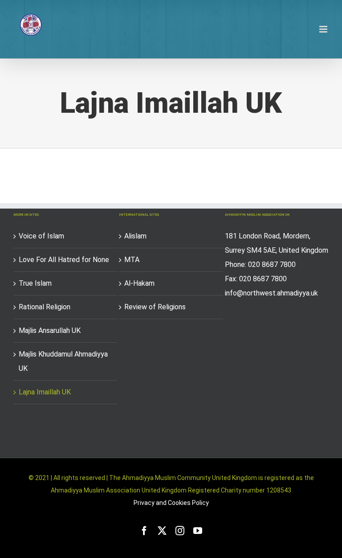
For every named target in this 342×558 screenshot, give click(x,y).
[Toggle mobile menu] (324, 29)
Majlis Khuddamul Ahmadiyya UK (63, 361)
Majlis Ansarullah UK (50, 330)
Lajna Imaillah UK (45, 392)
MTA (131, 259)
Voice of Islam (41, 236)
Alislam (135, 236)
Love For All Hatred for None (64, 259)
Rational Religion (44, 307)
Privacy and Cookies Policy (171, 502)
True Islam (35, 283)
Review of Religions (155, 307)
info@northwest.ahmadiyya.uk (271, 293)
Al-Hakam (139, 283)
